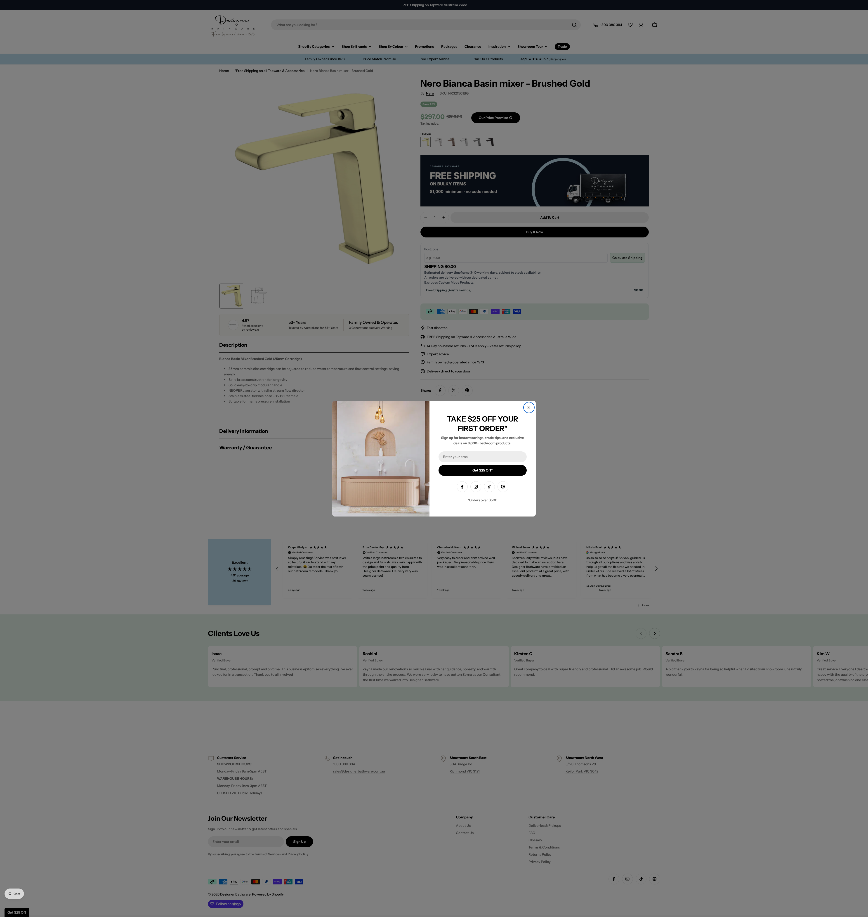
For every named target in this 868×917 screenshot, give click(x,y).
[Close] (528, 407)
